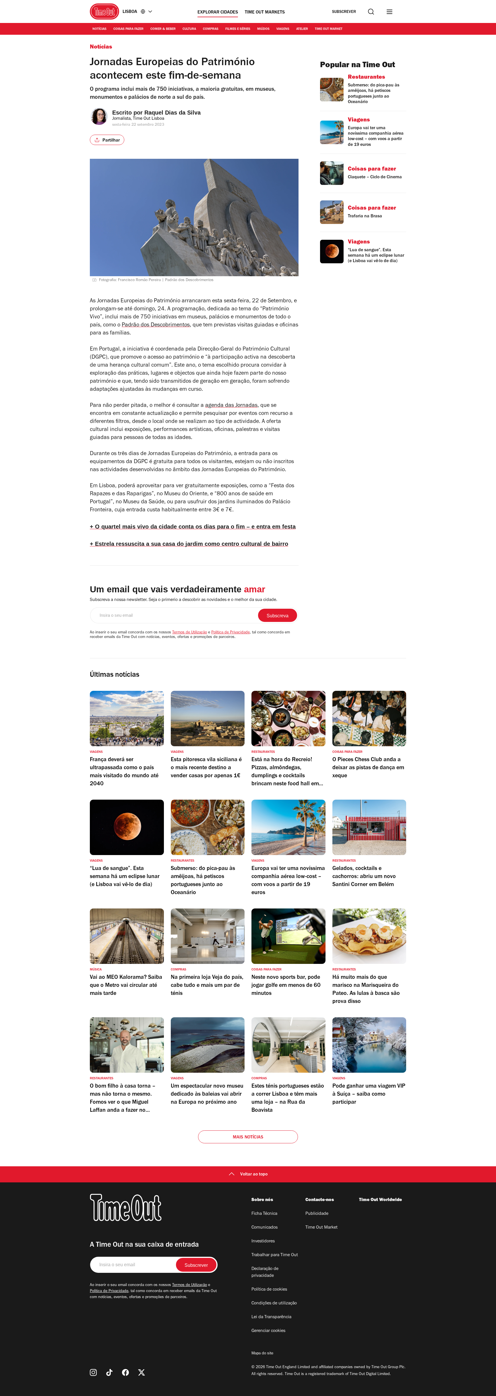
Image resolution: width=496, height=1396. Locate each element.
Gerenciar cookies (268, 1331)
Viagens (282, 29)
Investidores (263, 1241)
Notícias (99, 29)
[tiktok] (109, 1372)
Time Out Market (328, 29)
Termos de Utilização (189, 633)
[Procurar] (371, 11)
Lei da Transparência (271, 1317)
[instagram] (93, 1372)
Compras (210, 29)
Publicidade (316, 1214)
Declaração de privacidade (264, 1272)
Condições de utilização (274, 1303)
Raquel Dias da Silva (172, 112)
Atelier (302, 29)
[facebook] (125, 1372)
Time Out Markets (265, 12)
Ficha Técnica (264, 1214)
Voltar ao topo (254, 1174)
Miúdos (263, 29)
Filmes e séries (237, 29)
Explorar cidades (217, 12)
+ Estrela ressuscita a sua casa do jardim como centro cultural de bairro (189, 544)
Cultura (189, 29)
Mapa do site (262, 1354)
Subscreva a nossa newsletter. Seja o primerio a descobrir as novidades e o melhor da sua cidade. (183, 600)
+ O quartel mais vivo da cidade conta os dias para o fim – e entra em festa (193, 526)
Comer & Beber (163, 29)
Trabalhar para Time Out (274, 1255)
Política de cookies (269, 1289)
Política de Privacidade (230, 633)
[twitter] (141, 1372)
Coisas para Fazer (128, 29)
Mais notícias (248, 1137)
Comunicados (264, 1227)
